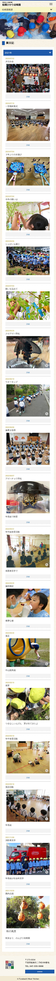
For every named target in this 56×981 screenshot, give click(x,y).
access (39, 971)
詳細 (28, 96)
